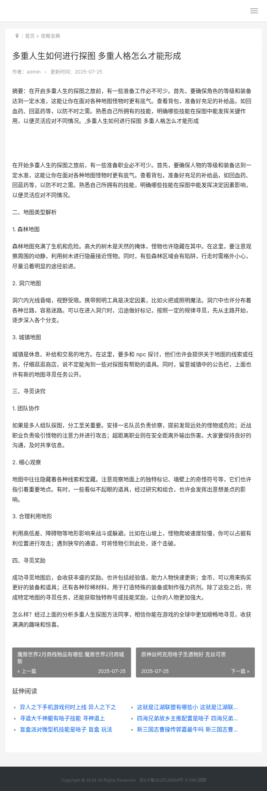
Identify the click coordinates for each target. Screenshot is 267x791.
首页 (30, 36)
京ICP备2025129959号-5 (163, 780)
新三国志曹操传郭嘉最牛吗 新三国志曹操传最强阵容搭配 (190, 729)
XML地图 (197, 780)
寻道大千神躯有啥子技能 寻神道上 (62, 718)
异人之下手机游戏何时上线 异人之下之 (68, 707)
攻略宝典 (50, 36)
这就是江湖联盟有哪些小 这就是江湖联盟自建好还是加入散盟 (190, 707)
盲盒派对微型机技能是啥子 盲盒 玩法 (66, 729)
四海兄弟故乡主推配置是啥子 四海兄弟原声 (190, 718)
